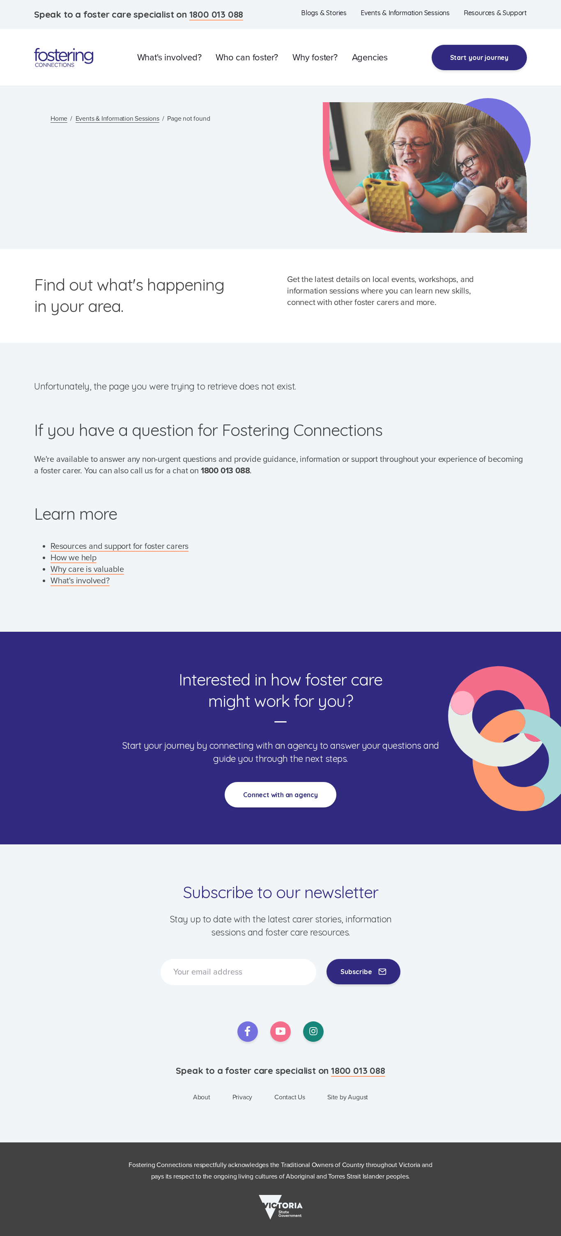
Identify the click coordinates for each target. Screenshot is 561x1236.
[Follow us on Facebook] (247, 1031)
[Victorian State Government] (281, 1207)
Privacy (242, 1097)
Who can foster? (247, 57)
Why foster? (315, 57)
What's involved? (169, 57)
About (201, 1097)
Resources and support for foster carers (120, 546)
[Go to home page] (63, 57)
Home (59, 119)
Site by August (347, 1097)
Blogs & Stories (324, 13)
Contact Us (289, 1097)
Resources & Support (495, 13)
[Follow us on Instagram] (313, 1031)
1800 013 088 (216, 14)
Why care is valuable (87, 569)
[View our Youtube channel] (280, 1031)
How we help (74, 558)
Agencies (370, 57)
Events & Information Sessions (405, 13)
